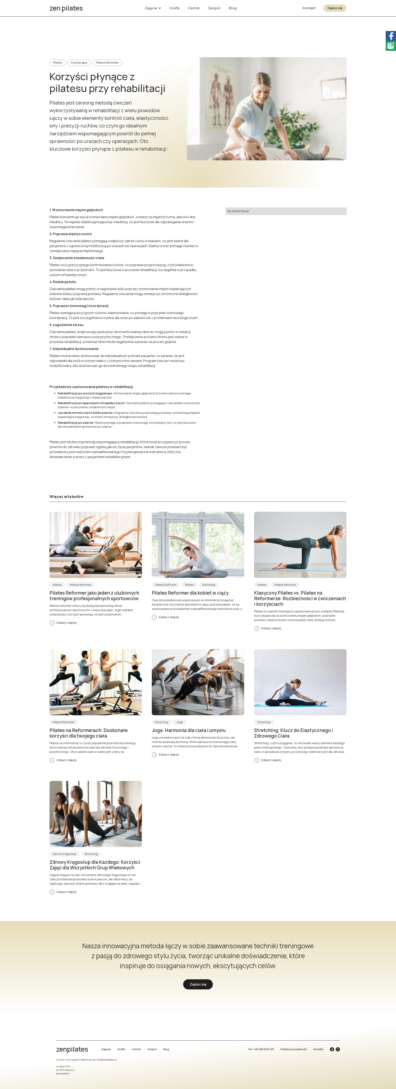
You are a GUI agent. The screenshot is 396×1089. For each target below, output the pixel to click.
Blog (233, 8)
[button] (153, 8)
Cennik (194, 8)
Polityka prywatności (293, 1049)
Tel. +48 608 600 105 (261, 1049)
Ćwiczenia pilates (63, 289)
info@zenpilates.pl (106, 1059)
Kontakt (309, 8)
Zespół (214, 8)
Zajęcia (106, 1049)
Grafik (175, 8)
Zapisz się (334, 8)
